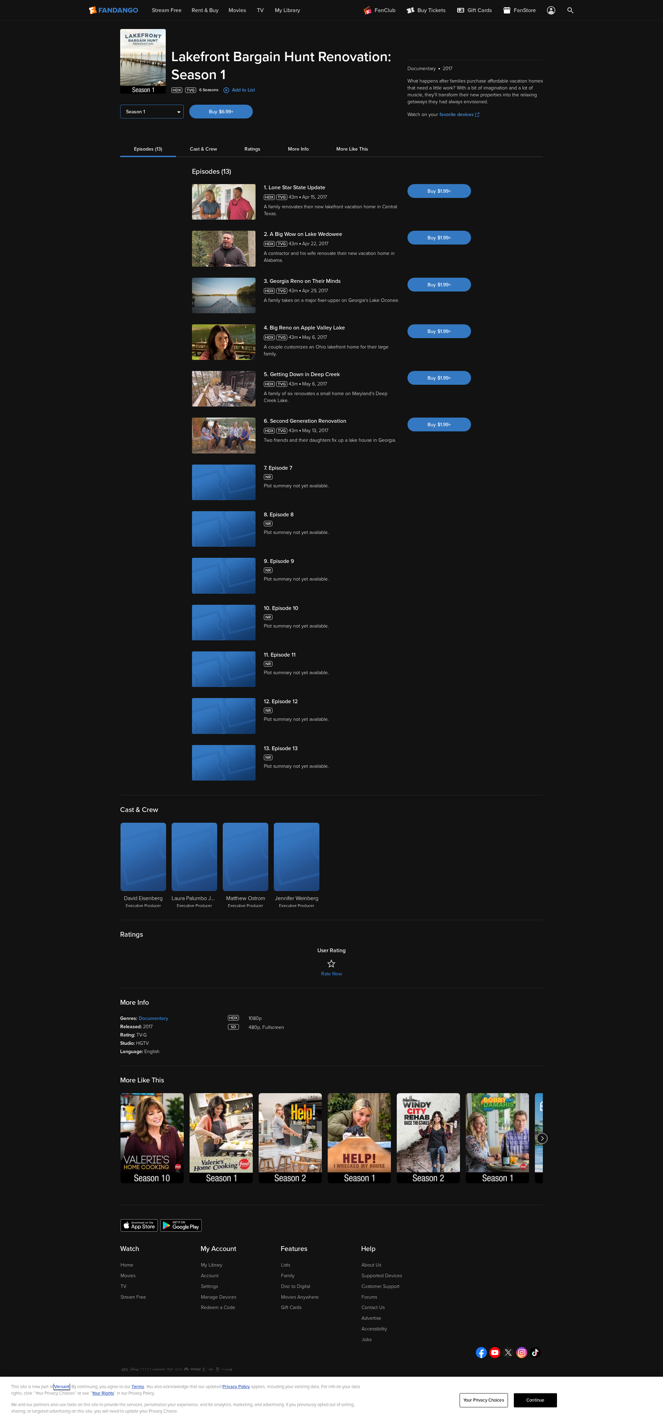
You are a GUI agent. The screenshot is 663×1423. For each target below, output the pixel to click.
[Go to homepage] (114, 10)
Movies (128, 1276)
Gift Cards (291, 1307)
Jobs (367, 1340)
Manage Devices (218, 1297)
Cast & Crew (203, 149)
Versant (61, 1386)
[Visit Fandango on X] (508, 1352)
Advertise (371, 1318)
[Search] (570, 10)
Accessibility (374, 1329)
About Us (371, 1265)
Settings (209, 1286)
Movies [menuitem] (237, 10)
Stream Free (133, 1297)
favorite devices (457, 114)
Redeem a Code (218, 1307)
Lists (285, 1265)
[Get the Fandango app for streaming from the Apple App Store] (139, 1225)
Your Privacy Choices (483, 1400)
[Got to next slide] (542, 1138)
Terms (138, 1386)
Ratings (252, 149)
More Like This (352, 149)
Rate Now (331, 974)
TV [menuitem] (260, 10)
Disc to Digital (295, 1286)
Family (288, 1276)
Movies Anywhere (300, 1297)
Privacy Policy (236, 1386)
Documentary (153, 1018)
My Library (211, 1265)
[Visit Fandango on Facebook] (481, 1352)
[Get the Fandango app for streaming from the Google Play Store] (181, 1225)
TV (123, 1286)
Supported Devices (382, 1276)
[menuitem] (474, 10)
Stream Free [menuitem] (167, 10)
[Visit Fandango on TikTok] (535, 1352)
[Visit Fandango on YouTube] (495, 1352)
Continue (535, 1400)
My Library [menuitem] (287, 10)
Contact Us (373, 1307)
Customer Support (381, 1286)
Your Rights (103, 1393)
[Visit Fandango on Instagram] (522, 1352)
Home (127, 1265)
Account (210, 1276)
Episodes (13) (148, 149)
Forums (369, 1297)
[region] (331, 1400)
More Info (298, 149)
